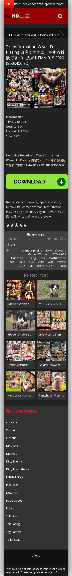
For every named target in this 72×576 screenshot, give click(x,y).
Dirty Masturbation (18, 469)
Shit (12, 244)
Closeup (11, 430)
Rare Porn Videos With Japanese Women (40, 4)
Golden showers (55, 250)
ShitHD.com (14, 16)
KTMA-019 (58, 254)
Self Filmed (13, 516)
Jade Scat (12, 485)
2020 (23, 266)
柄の (12, 262)
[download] (37, 181)
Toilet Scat (13, 540)
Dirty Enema (14, 461)
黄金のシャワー (46, 266)
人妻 (50, 262)
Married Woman (37, 254)
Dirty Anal (12, 446)
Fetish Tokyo (14, 477)
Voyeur (61, 262)
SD (31, 266)
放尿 (22, 262)
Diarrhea (11, 453)
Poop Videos (14, 500)
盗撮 (63, 266)
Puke (9, 508)
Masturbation (57, 258)
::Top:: (36, 555)
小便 (40, 262)
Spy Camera (14, 532)
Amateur (11, 422)
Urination (16, 258)
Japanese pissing (31, 250)
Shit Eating (13, 524)
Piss (42, 258)
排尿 (31, 262)
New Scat (12, 493)
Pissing (31, 258)
